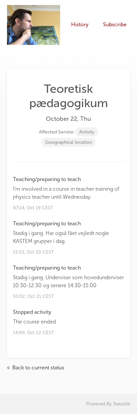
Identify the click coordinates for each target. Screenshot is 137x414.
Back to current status (37, 367)
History (79, 24)
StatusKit (121, 404)
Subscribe (115, 24)
